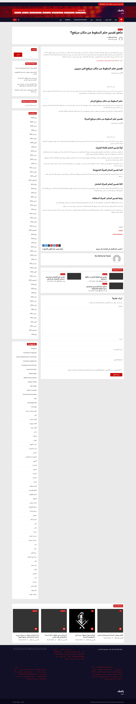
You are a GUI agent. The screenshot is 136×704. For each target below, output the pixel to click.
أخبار (35, 415)
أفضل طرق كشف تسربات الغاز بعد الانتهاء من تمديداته (26, 91)
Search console (32, 390)
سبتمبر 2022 (33, 276)
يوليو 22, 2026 (117, 638)
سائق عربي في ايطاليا (110, 679)
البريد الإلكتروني (117, 349)
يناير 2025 (34, 163)
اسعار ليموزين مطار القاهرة (57, 12)
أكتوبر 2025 (33, 143)
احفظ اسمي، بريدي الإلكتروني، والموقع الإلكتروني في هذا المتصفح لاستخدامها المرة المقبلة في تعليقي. (93, 370)
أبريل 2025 (34, 151)
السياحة (35, 478)
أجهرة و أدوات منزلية (31, 411)
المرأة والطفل (33, 494)
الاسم (120, 339)
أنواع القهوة (103, 676)
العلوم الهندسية (33, 490)
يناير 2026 (34, 130)
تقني (35, 528)
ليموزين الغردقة (18, 12)
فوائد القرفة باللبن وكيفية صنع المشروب (106, 60)
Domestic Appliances (30, 361)
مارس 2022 (33, 301)
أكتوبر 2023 (33, 222)
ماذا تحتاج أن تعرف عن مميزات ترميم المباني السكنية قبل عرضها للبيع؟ (27, 85)
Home (22, 702)
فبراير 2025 (33, 159)
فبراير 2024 (33, 205)
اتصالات (35, 436)
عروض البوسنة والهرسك (70, 654)
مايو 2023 (34, 243)
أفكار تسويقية (33, 423)
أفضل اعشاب (108, 20)
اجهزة (35, 440)
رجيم (35, 548)
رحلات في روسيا (69, 659)
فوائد (116, 20)
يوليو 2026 (34, 118)
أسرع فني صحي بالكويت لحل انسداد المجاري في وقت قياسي (27, 79)
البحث (34, 49)
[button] (18, 20)
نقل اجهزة (34, 590)
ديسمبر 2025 (33, 134)
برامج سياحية (33, 511)
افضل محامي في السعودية (103, 672)
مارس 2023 (33, 251)
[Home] (121, 20)
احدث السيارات (33, 448)
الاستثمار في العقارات (31, 457)
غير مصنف (34, 565)
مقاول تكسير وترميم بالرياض (25, 672)
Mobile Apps (33, 373)
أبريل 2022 (34, 297)
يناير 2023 (34, 259)
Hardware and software (29, 365)
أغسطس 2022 (33, 280)
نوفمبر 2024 (33, 172)
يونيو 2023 (34, 238)
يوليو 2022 (34, 284)
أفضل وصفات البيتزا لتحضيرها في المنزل (26, 68)
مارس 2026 (33, 122)
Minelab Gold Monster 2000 (26, 674)
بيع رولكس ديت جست (112, 676)
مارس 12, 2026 (61, 640)
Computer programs (30, 353)
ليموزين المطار (25, 12)
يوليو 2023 (34, 234)
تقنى (91, 20)
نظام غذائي (34, 586)
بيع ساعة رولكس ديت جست (109, 674)
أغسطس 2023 (33, 230)
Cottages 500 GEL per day (105, 667)
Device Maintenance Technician (26, 357)
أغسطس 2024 (33, 180)
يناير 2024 (34, 209)
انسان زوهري (33, 503)
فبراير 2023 (33, 255)
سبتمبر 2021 (33, 326)
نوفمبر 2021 (33, 318)
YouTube (34, 407)
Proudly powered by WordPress (98, 702)
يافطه (121, 10)
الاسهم (35, 461)
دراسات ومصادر (32, 540)
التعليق (120, 306)
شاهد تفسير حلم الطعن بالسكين (53, 249)
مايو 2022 (34, 293)
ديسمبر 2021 (33, 313)
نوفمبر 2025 (33, 138)
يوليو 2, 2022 (104, 281)
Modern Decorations (30, 378)
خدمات (35, 532)
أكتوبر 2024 (33, 176)
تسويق (35, 515)
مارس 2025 (33, 155)
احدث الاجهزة (33, 444)
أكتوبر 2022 (33, 272)
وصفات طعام (33, 594)
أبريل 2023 (34, 247)
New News (33, 386)
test (35, 398)
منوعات (35, 582)
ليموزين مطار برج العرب (80, 12)
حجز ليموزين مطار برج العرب (35, 12)
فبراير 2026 (33, 126)
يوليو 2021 (34, 334)
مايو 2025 (34, 147)
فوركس (35, 573)
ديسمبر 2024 (33, 168)
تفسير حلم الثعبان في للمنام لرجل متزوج (109, 249)
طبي (61, 20)
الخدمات (34, 465)
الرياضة (35, 473)
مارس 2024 (33, 201)
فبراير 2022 (33, 305)
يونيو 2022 (34, 288)
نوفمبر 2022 (33, 268)
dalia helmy (108, 638)
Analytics (67, 20)
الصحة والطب (33, 486)
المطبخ (35, 498)
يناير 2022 (34, 309)
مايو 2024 (34, 193)
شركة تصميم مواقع (66, 649)
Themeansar (120, 702)
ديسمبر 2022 (33, 263)
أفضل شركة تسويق (25, 669)
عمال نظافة (63, 656)
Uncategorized (32, 403)
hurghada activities (78, 656)
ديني (35, 544)
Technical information (80, 20)
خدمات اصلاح (33, 536)
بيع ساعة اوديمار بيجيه (29, 676)
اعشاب (35, 453)
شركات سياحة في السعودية (104, 669)
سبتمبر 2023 (33, 226)
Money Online (32, 382)
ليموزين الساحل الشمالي (69, 12)
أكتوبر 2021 (34, 322)
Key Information (32, 369)
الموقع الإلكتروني (117, 360)
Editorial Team (112, 37)
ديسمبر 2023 (33, 213)
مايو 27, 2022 (104, 290)
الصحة (35, 482)
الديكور (35, 469)
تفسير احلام (99, 20)
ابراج (35, 432)
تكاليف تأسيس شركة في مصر (72, 652)
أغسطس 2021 (33, 330)
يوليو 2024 (34, 184)
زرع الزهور (34, 553)
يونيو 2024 (34, 188)
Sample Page (16, 702)
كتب (35, 578)
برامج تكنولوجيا (33, 507)
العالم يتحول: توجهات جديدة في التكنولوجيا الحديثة (26, 73)
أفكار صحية (34, 428)
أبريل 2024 (34, 197)
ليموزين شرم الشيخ (47, 12)
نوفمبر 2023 (33, 218)
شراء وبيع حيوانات (32, 557)
